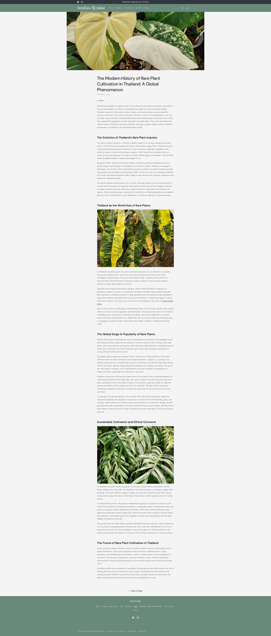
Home (98, 606)
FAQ (121, 606)
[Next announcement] (158, 2)
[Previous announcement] (113, 2)
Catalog (104, 606)
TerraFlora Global (87, 631)
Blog (135, 606)
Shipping (142, 606)
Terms (135, 610)
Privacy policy (110, 631)
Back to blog (136, 590)
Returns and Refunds (155, 606)
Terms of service (120, 631)
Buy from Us (114, 606)
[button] (119, 8)
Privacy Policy (169, 606)
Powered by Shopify (98, 631)
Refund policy (142, 631)
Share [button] (101, 100)
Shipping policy (132, 631)
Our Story (128, 606)
